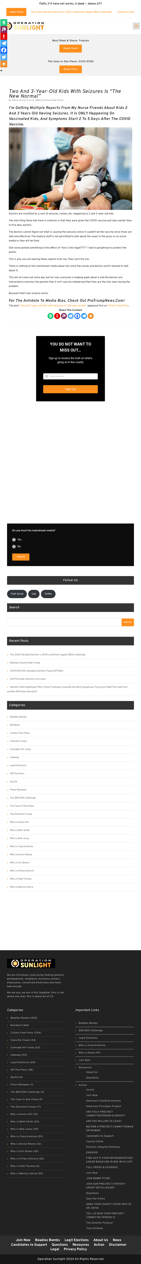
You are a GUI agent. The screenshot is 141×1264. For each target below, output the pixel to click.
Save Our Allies (95, 1198)
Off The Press (17, 773)
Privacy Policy (75, 1249)
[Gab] (50, 316)
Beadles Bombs (18, 716)
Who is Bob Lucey (19, 838)
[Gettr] (57, 316)
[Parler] (64, 316)
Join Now (84, 1060)
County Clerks (95, 1141)
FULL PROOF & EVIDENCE (102, 1167)
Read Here (71, 48)
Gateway (14, 757)
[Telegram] (84, 316)
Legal (54, 1249)
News (117, 1240)
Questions (92, 1077)
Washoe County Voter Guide (25, 662)
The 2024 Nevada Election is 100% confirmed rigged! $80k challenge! (71, 12)
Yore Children (94, 1228)
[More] (91, 316)
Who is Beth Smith (20, 830)
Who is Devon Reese (21, 854)
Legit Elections (18, 765)
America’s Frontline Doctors (103, 1100)
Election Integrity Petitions (103, 1147)
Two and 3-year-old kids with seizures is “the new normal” (53, 305)
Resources (85, 1067)
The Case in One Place (22, 806)
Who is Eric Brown (19, 862)
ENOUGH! (92, 1152)
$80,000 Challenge (91, 1030)
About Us (92, 1072)
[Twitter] (71, 316)
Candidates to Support (100, 1136)
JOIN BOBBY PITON (98, 1178)
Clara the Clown (18, 741)
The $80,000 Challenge (23, 797)
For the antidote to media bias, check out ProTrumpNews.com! (66, 300)
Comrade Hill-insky (20, 749)
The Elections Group (21, 814)
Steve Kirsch (19, 100)
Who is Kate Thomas (21, 878)
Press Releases (18, 789)
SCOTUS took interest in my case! (28, 679)
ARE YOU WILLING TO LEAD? (104, 1121)
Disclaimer (117, 1245)
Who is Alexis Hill (19, 822)
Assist (90, 1089)
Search (128, 622)
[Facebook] (77, 316)
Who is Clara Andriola (21, 846)
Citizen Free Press (53, 100)
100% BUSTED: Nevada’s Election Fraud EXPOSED (36, 670)
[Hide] (1, 70)
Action (83, 1085)
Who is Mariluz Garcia (21, 887)
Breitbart (15, 725)
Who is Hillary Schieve (22, 870)
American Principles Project (103, 1106)
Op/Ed (13, 781)
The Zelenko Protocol (99, 1222)
